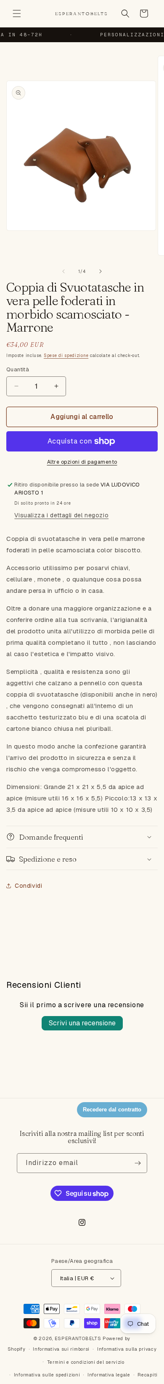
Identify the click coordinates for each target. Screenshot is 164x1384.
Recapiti (148, 1375)
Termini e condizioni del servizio (85, 1362)
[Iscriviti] (137, 1163)
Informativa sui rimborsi (61, 1349)
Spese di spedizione (66, 355)
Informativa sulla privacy (127, 1349)
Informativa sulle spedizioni (47, 1375)
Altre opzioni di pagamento (82, 462)
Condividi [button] (28, 885)
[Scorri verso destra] (100, 271)
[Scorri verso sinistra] (63, 271)
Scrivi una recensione (82, 1023)
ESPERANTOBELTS (78, 1338)
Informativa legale (108, 1375)
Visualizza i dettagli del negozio (61, 515)
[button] (17, 13)
